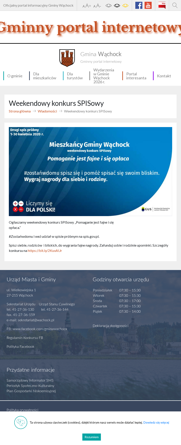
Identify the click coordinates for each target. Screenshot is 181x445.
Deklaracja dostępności (110, 326)
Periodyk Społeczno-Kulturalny (30, 386)
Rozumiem (92, 437)
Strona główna (20, 111)
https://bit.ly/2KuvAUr (45, 250)
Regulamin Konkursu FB (25, 338)
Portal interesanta (136, 76)
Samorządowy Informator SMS (30, 380)
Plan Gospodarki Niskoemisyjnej (31, 391)
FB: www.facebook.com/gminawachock (37, 329)
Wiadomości (47, 111)
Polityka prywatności (22, 410)
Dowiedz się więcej (156, 422)
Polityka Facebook (20, 346)
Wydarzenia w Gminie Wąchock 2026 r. (103, 76)
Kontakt (164, 76)
